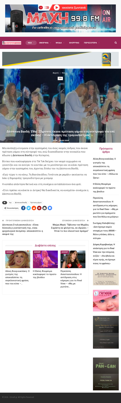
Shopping (74, 43)
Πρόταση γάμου (36, 202)
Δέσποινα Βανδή (21, 202)
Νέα (30, 43)
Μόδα (59, 43)
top (10, 202)
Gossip (9, 252)
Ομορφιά (43, 43)
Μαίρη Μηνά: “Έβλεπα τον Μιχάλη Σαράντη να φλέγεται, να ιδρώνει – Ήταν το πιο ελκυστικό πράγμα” (70, 227)
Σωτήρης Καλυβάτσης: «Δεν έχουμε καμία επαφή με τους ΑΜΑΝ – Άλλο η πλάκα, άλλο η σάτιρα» (104, 230)
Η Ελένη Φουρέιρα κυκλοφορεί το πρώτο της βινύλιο (104, 188)
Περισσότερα (90, 43)
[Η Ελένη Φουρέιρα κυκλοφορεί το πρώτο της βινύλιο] (45, 259)
